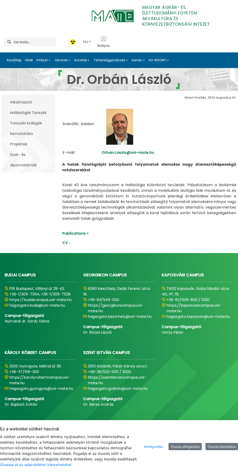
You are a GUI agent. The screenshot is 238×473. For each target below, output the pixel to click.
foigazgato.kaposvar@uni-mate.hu (198, 316)
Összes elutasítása (222, 447)
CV (66, 242)
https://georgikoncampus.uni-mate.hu (115, 308)
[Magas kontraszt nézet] (73, 42)
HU (85, 42)
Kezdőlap (14, 60)
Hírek (29, 60)
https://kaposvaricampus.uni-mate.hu (193, 308)
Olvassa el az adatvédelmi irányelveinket (36, 464)
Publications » (75, 233)
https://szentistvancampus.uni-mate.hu (117, 380)
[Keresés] (9, 42)
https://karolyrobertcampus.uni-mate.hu (39, 380)
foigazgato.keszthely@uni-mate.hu (120, 316)
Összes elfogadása (185, 447)
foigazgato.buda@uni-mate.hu (37, 305)
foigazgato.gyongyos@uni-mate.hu (41, 388)
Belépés (103, 45)
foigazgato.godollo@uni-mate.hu (118, 388)
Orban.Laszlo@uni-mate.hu (128, 152)
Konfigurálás (153, 447)
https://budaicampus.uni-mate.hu (40, 299)
